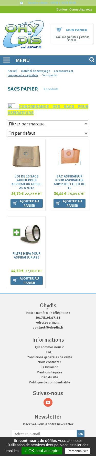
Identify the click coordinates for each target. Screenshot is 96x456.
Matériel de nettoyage (35, 71)
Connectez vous (80, 9)
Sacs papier (50, 75)
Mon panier (76, 30)
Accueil (12, 71)
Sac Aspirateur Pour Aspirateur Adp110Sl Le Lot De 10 (69, 182)
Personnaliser (78, 451)
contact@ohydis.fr (48, 327)
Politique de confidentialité (49, 382)
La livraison (49, 367)
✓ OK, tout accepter (42, 451)
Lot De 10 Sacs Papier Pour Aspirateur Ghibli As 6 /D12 (26, 182)
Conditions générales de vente (49, 357)
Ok (80, 434)
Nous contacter (49, 362)
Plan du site (49, 377)
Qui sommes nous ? (49, 347)
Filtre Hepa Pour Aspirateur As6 (26, 256)
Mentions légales (49, 372)
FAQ (49, 352)
